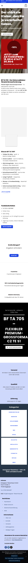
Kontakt (8, 521)
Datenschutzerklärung (10, 508)
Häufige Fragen (10, 530)
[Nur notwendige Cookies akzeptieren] (26, 557)
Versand (8, 524)
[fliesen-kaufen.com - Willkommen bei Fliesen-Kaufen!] (13, 5)
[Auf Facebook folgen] (6, 547)
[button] (2, 5)
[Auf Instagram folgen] (8, 547)
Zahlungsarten (10, 527)
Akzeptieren (14, 555)
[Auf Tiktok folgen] (11, 547)
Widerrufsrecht (8, 505)
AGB (5, 511)
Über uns (8, 518)
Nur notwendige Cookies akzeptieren (14, 558)
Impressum (7, 501)
